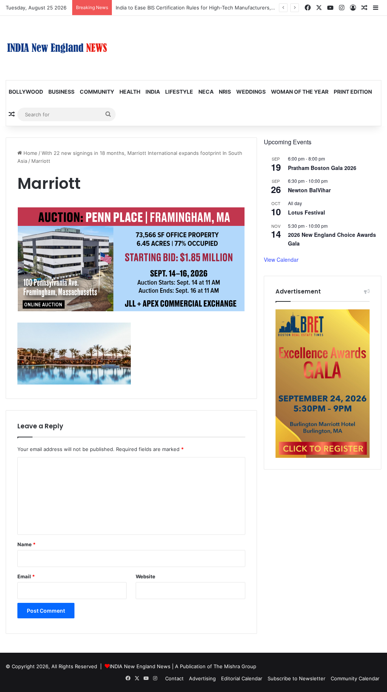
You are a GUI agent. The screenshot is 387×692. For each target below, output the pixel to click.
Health (129, 91)
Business (61, 91)
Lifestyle (179, 91)
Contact (174, 678)
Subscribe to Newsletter (296, 678)
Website (145, 576)
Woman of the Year (299, 91)
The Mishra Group (235, 666)
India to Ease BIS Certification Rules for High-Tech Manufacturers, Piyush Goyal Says (215, 8)
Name (26, 544)
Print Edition (353, 91)
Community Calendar (355, 678)
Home (29, 153)
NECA (206, 91)
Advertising (202, 678)
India (153, 91)
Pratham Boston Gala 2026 (322, 167)
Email (26, 576)
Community (97, 91)
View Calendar (281, 259)
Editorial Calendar (241, 678)
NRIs (225, 91)
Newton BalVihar (309, 190)
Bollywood (26, 91)
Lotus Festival (306, 212)
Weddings (251, 91)
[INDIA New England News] (57, 48)
